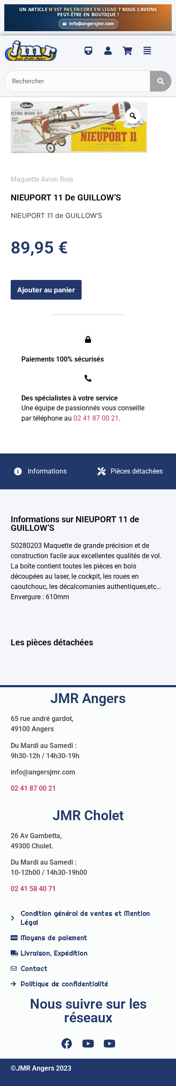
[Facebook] (66, 1043)
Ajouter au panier (46, 289)
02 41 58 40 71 (33, 889)
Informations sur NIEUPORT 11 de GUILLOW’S (75, 523)
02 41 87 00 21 (33, 788)
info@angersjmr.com (91, 23)
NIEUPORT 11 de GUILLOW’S (66, 197)
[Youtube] (88, 1043)
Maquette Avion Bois (42, 179)
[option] (79, 127)
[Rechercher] (160, 81)
